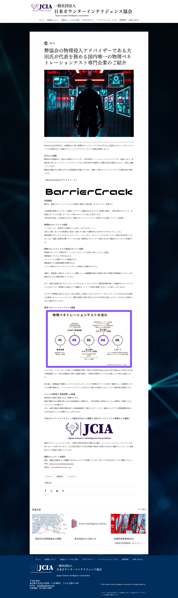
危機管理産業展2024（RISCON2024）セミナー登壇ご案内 (127, 541)
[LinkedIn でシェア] (57, 491)
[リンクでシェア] (63, 491)
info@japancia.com (45, 586)
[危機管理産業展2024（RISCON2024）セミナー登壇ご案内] (128, 524)
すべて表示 (141, 509)
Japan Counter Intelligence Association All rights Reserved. (125, 584)
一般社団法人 (65, 6)
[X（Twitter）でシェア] (51, 491)
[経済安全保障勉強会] (49, 524)
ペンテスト (72, 476)
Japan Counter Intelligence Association (72, 15)
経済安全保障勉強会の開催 (48, 539)
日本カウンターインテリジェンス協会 (79, 569)
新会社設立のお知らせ (85, 539)
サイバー (49, 476)
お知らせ (48, 482)
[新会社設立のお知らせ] (89, 524)
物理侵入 (60, 476)
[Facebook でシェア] (45, 491)
